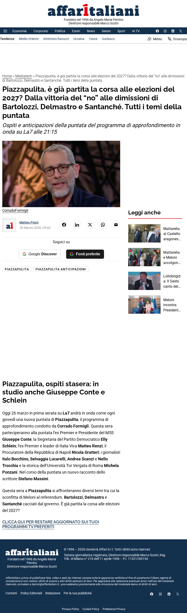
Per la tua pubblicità (78, 593)
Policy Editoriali (31, 593)
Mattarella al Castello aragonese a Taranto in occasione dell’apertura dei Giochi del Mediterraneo (172, 234)
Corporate (41, 31)
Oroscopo (180, 39)
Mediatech (23, 76)
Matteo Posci (29, 222)
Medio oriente (29, 39)
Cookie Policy (91, 609)
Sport (121, 31)
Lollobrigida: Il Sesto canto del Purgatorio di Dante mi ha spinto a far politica (172, 281)
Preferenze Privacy (114, 609)
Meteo (157, 39)
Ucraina (78, 39)
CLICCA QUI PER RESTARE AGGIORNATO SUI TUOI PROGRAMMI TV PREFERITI (50, 524)
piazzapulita (17, 269)
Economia (20, 31)
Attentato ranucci (56, 39)
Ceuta (93, 39)
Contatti (11, 593)
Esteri (76, 31)
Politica (60, 31)
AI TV (136, 31)
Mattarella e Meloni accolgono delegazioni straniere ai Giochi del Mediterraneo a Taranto (172, 257)
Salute (106, 31)
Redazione (52, 593)
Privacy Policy (70, 609)
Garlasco (108, 39)
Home (7, 76)
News (91, 31)
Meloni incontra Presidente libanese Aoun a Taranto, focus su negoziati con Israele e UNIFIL (172, 305)
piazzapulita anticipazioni (61, 269)
